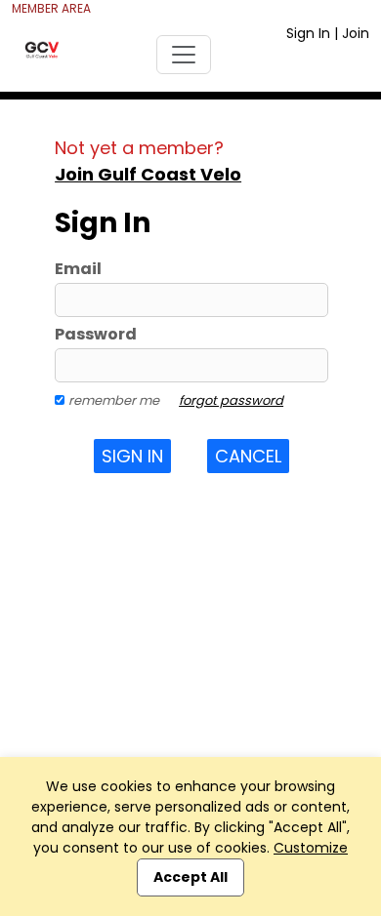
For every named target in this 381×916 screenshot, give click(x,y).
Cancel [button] (248, 456)
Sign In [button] (132, 456)
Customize (311, 847)
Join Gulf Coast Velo (148, 174)
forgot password (231, 400)
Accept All (190, 877)
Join (355, 33)
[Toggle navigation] (183, 54)
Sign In (308, 33)
